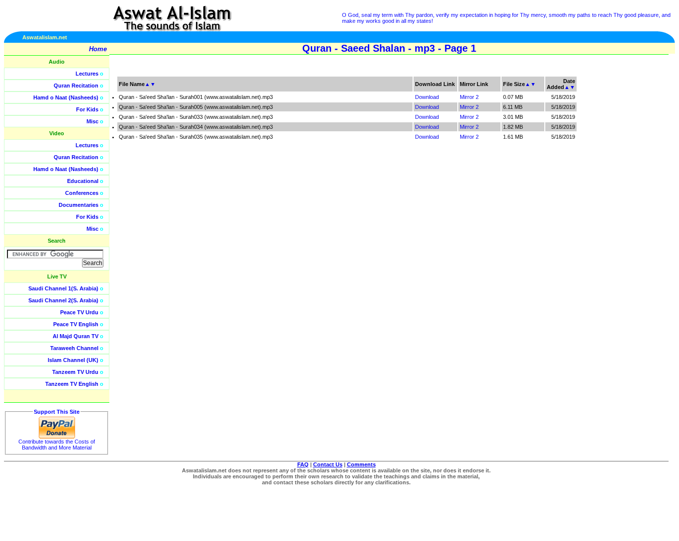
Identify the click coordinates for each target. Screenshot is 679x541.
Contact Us (327, 464)
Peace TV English (75, 324)
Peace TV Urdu (79, 312)
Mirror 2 (469, 97)
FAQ (303, 464)
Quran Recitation (76, 86)
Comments (361, 464)
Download (427, 97)
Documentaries (78, 205)
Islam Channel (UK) (73, 360)
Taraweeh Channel (74, 348)
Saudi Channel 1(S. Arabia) (63, 288)
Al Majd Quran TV (75, 336)
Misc (92, 121)
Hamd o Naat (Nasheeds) (65, 97)
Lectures (87, 74)
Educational (82, 181)
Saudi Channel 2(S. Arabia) (63, 300)
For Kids (87, 109)
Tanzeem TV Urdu (75, 372)
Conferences (81, 193)
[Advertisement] (632, 224)
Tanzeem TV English (71, 384)
